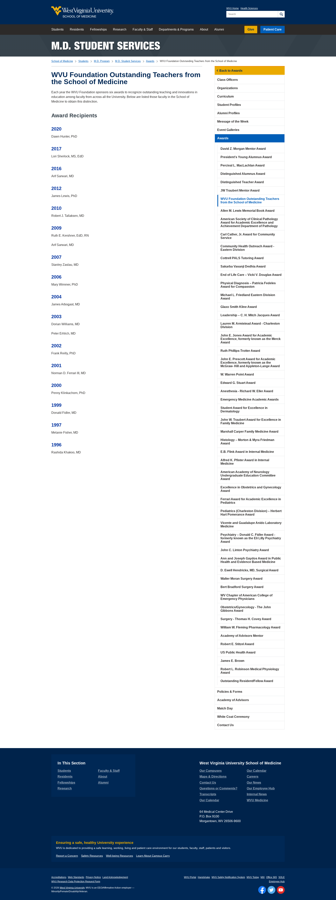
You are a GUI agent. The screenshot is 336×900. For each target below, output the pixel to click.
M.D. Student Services (105, 45)
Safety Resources (92, 855)
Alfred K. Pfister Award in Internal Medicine (244, 461)
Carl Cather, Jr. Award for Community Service (247, 236)
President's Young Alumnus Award (246, 157)
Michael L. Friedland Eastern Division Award (247, 296)
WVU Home (232, 8)
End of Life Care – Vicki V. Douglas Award (251, 274)
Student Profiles (229, 104)
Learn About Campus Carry (153, 855)
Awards (150, 61)
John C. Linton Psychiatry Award (244, 550)
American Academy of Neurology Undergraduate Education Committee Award (248, 475)
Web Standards (76, 877)
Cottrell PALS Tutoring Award (242, 258)
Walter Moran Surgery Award (241, 578)
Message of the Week (232, 121)
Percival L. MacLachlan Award (242, 165)
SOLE (281, 877)
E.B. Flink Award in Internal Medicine (247, 451)
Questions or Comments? (218, 788)
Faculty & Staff (143, 29)
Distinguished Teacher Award (242, 182)
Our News (254, 782)
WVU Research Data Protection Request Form (75, 881)
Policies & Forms (229, 691)
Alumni (219, 29)
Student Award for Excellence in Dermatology (244, 409)
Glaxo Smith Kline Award (238, 306)
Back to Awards (230, 70)
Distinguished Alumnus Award (242, 173)
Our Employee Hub (261, 788)
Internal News (257, 794)
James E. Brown (232, 660)
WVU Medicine (257, 800)
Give (251, 29)
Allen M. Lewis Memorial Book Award (247, 210)
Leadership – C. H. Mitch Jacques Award (250, 315)
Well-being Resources (119, 855)
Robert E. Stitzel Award (237, 644)
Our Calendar (209, 800)
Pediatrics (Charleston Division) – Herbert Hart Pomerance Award (251, 512)
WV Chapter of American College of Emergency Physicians (246, 597)
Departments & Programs (176, 29)
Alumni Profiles (228, 113)
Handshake (204, 877)
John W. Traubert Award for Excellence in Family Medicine (250, 421)
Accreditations (58, 877)
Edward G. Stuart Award (238, 382)
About (204, 29)
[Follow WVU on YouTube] (281, 890)
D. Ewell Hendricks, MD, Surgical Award (249, 570)
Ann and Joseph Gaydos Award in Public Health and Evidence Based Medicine (250, 560)
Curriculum (225, 96)
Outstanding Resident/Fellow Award (246, 681)
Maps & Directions (213, 776)
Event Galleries (228, 130)
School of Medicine (62, 61)
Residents (77, 29)
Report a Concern (67, 855)
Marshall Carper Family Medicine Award (249, 431)
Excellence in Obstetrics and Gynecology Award (250, 489)
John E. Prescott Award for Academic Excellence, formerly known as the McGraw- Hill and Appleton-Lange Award (250, 362)
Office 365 (271, 877)
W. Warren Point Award (237, 374)
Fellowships (98, 29)
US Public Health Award (238, 652)
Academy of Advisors (233, 700)
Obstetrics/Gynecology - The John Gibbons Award (245, 609)
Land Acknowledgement (115, 877)
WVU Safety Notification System (228, 877)
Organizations (227, 88)
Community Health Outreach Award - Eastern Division (247, 248)
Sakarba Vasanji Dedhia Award (243, 266)
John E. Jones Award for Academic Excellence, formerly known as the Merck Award (250, 339)
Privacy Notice (93, 877)
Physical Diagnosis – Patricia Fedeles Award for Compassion (248, 284)
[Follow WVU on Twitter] (271, 890)
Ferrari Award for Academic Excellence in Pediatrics (250, 500)
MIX (263, 877)
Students (57, 29)
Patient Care (272, 29)
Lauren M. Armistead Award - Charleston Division (250, 325)
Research (119, 29)
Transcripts (208, 794)
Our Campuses (211, 770)
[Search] (281, 14)
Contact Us (225, 725)
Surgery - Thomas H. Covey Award (245, 619)
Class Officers (227, 79)
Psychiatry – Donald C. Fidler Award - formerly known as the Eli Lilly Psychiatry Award (250, 538)
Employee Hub (277, 881)
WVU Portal (190, 877)
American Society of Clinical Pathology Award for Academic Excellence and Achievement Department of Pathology (249, 222)
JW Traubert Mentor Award (240, 190)
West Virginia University (72, 887)
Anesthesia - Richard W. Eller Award (246, 391)
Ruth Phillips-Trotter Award (240, 350)
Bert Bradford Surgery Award (241, 587)
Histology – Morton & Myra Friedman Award (247, 441)
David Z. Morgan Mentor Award (243, 148)
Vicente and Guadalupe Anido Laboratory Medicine (251, 524)
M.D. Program (102, 61)
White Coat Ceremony (233, 716)
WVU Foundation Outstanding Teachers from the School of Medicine (249, 200)
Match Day (225, 708)
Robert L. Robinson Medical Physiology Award (249, 670)
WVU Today (253, 877)
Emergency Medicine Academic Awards (249, 399)
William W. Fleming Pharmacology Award (250, 627)
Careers (252, 776)
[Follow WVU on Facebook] (262, 890)
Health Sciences (249, 8)
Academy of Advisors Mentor (241, 635)
